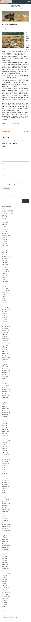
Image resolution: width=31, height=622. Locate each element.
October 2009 (5, 528)
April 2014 (4, 427)
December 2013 (6, 435)
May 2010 (4, 515)
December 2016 (6, 370)
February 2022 (5, 283)
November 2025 (6, 233)
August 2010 (5, 511)
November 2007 (6, 570)
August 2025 (5, 237)
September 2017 (6, 357)
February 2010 (5, 520)
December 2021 (6, 285)
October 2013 (5, 439)
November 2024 (6, 247)
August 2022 (5, 273)
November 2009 (6, 526)
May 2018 (4, 347)
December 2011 (6, 480)
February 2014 (5, 431)
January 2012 (5, 479)
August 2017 (5, 359)
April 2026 (4, 228)
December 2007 (6, 568)
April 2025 (4, 243)
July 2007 (4, 577)
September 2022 (6, 271)
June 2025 (4, 239)
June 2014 (4, 423)
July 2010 (4, 513)
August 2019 (5, 332)
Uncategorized (7, 211)
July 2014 (4, 422)
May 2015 (4, 403)
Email (4, 169)
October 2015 (5, 393)
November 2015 (6, 391)
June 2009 (4, 534)
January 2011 (5, 501)
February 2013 (5, 454)
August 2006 (5, 598)
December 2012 (6, 458)
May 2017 (4, 365)
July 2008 (4, 555)
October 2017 (5, 355)
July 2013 (4, 444)
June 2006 (4, 602)
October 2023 (5, 258)
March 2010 (5, 518)
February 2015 (5, 408)
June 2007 (4, 579)
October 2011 (5, 484)
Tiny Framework (9, 617)
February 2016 (5, 385)
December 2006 (6, 591)
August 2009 (5, 532)
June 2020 (4, 317)
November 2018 (6, 342)
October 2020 (5, 311)
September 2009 (6, 530)
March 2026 (5, 230)
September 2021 (6, 290)
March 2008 (5, 562)
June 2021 (4, 296)
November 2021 (6, 287)
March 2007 (5, 585)
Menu (28, 1)
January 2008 (5, 566)
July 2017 (4, 361)
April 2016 (4, 382)
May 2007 (4, 581)
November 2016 (6, 372)
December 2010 (6, 503)
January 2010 (5, 522)
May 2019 (4, 336)
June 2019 (4, 334)
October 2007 (5, 572)
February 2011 (5, 499)
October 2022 (5, 269)
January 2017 (5, 368)
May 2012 (4, 471)
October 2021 (5, 288)
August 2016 (5, 376)
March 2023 (5, 262)
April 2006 (4, 606)
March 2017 (5, 366)
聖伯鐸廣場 (15, 6)
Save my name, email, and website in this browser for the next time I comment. (13, 184)
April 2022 (4, 279)
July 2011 (4, 490)
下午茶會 (18, 123)
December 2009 (6, 524)
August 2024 (5, 250)
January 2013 (5, 456)
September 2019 (6, 330)
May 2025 (4, 241)
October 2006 (5, 594)
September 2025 (6, 235)
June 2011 (4, 492)
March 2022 (5, 281)
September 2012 (6, 463)
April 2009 (4, 537)
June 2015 (4, 401)
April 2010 (4, 517)
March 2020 (5, 321)
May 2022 (4, 277)
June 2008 (4, 556)
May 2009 (4, 536)
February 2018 (5, 353)
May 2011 (4, 494)
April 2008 (4, 560)
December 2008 (6, 545)
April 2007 (4, 583)
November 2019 (6, 327)
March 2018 (5, 351)
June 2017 (4, 363)
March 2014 (5, 429)
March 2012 (5, 475)
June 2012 (4, 469)
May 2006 (4, 604)
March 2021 (5, 302)
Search (3, 198)
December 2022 (6, 266)
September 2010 (6, 509)
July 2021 (4, 294)
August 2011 (5, 488)
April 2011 (4, 496)
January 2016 (5, 387)
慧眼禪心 (4, 218)
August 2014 (5, 420)
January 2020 (5, 323)
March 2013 (5, 452)
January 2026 (5, 231)
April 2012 (4, 473)
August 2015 (5, 397)
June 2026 (4, 224)
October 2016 (5, 374)
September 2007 (6, 574)
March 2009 (5, 539)
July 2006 (4, 600)
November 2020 (6, 309)
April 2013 (4, 450)
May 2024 (4, 252)
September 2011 (6, 486)
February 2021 (5, 304)
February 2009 (5, 541)
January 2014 (5, 433)
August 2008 (5, 553)
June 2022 (4, 275)
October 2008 (5, 549)
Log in (3, 610)
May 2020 (4, 319)
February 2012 (5, 477)
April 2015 (4, 404)
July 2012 (4, 467)
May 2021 (4, 298)
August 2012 (5, 465)
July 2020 (4, 315)
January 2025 (5, 245)
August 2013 (5, 442)
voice (3, 28)
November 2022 (6, 268)
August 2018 (5, 346)
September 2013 (6, 441)
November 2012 (6, 460)
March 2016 (5, 383)
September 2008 (6, 551)
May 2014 (4, 425)
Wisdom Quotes (7, 213)
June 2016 (4, 378)
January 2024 (5, 254)
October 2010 (5, 507)
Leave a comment (16, 28)
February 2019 (5, 338)
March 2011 (5, 498)
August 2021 (5, 292)
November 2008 (6, 547)
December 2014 (6, 412)
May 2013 (4, 448)
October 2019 (5, 328)
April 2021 (4, 300)
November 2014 (6, 414)
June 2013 (4, 446)
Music (4, 208)
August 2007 (5, 575)
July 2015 (4, 399)
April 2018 (4, 349)
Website (4, 175)
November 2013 (6, 437)
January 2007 (5, 589)
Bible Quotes (6, 206)
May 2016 (4, 380)
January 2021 (5, 306)
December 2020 (6, 308)
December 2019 (6, 325)
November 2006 (6, 593)
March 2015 (5, 406)
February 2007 (5, 587)
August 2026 (5, 222)
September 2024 (6, 249)
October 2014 (5, 416)
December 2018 (6, 340)
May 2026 (4, 226)
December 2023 (6, 256)
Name (4, 163)
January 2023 (5, 264)
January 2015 (5, 410)
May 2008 (4, 558)
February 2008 (5, 564)
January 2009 (5, 543)
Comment (5, 146)
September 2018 (6, 344)
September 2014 (6, 418)
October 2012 (5, 461)
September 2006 (6, 596)
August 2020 (5, 313)
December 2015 (6, 389)
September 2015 (6, 395)
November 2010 (6, 505)
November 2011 (6, 482)
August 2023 (5, 260)
